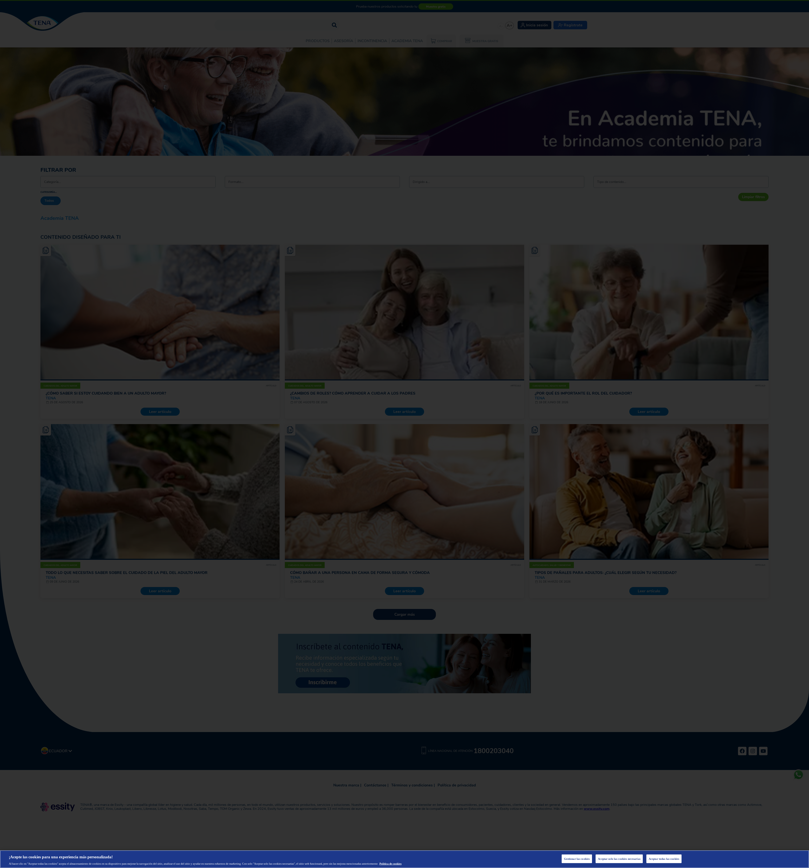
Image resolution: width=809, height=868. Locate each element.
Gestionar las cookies (577, 858)
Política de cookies (390, 863)
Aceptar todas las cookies (664, 858)
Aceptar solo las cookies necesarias (619, 858)
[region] (404, 859)
